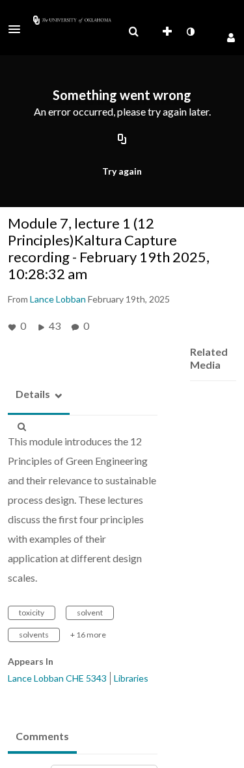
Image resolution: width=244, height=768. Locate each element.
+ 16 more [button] (88, 634)
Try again (122, 171)
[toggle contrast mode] (190, 31)
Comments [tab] (42, 736)
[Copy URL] (122, 139)
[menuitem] (133, 31)
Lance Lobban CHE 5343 (57, 678)
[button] (18, 29)
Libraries (131, 678)
